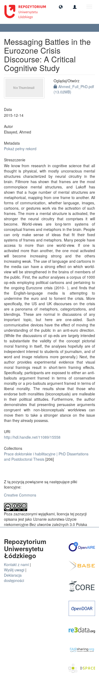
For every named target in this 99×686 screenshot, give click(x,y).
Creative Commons (20, 495)
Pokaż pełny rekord (20, 148)
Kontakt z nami (16, 564)
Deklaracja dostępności (14, 577)
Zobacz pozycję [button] (19, 27)
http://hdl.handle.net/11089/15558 (32, 437)
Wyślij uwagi (14, 569)
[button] (60, 6)
